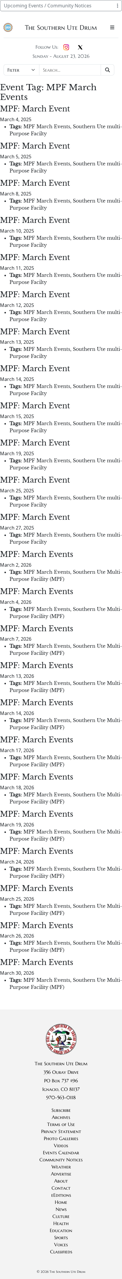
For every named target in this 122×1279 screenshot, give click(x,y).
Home (61, 1202)
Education (61, 1230)
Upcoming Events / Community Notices (48, 5)
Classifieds (61, 1252)
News (61, 1209)
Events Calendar (61, 1152)
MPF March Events (46, 126)
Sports (61, 1237)
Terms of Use (61, 1124)
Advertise (61, 1174)
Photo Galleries (61, 1138)
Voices (61, 1244)
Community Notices (61, 1160)
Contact (61, 1188)
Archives (61, 1117)
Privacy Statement (61, 1131)
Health (61, 1223)
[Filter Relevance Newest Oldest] (60, 69)
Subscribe (61, 1110)
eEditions (61, 1195)
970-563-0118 (61, 1097)
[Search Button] (107, 69)
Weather (61, 1167)
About (61, 1181)
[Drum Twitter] (80, 47)
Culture (61, 1216)
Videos (61, 1145)
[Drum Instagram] (66, 47)
